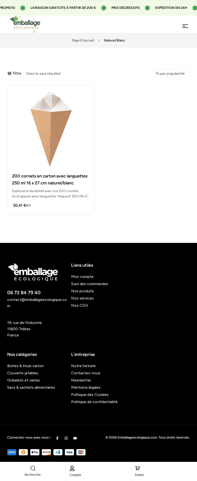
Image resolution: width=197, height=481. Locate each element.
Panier (139, 475)
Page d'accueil (83, 40)
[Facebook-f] (57, 438)
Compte (75, 475)
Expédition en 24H (167, 8)
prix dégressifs (121, 8)
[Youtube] (75, 438)
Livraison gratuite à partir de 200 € (59, 8)
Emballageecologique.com (137, 437)
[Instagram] (66, 438)
